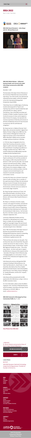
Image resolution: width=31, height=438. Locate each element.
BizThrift (5, 362)
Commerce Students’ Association (10, 410)
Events (15, 354)
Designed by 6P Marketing (15, 434)
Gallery (4, 383)
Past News (13, 13)
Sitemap (12, 436)
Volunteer (5, 419)
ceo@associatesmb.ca (11, 291)
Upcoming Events (6, 389)
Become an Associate (15, 349)
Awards (4, 399)
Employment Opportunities (8, 421)
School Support (6, 402)
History (4, 381)
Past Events (5, 390)
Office (4, 418)
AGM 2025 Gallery (6, 393)
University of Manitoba (7, 412)
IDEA (4, 379)
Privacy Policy (17, 436)
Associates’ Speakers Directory (9, 403)
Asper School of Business (8, 409)
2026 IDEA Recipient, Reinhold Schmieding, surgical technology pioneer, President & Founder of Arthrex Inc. (14, 366)
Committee (5, 380)
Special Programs (6, 400)
